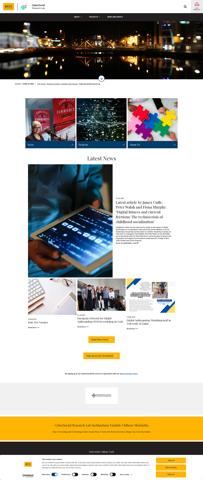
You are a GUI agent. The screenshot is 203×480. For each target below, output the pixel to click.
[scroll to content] (101, 78)
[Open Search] (185, 6)
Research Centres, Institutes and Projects (62, 84)
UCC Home (41, 84)
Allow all (171, 460)
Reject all (171, 474)
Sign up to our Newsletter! (100, 355)
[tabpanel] (101, 50)
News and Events (115, 17)
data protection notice (129, 374)
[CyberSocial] (24, 6)
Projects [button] (93, 17)
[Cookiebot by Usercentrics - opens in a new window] (28, 475)
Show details (124, 474)
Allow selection (171, 467)
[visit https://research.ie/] (101, 395)
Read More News (100, 339)
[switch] (75, 474)
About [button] (77, 17)
